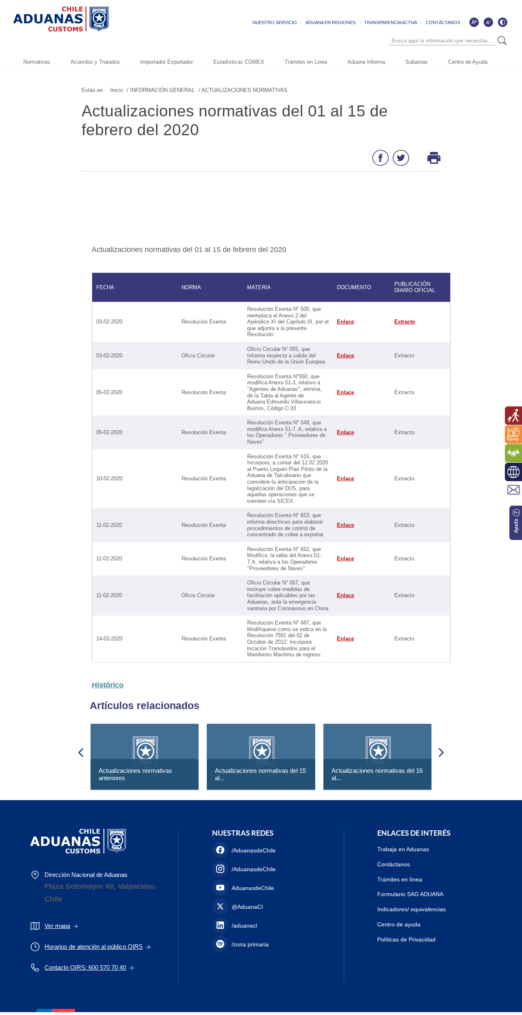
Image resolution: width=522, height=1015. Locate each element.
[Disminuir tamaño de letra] (488, 22)
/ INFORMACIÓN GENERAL (161, 90)
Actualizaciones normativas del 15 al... (260, 774)
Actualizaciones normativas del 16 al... (377, 774)
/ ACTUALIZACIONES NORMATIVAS (243, 90)
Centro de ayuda (398, 924)
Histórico (108, 685)
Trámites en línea (399, 879)
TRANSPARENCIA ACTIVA (390, 22)
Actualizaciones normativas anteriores (135, 774)
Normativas (36, 62)
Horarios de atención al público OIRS (93, 946)
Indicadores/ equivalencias (411, 909)
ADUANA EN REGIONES (330, 22)
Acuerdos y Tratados (95, 62)
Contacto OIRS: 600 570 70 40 (85, 967)
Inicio (116, 90)
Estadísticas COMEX (238, 62)
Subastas (416, 62)
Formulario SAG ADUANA (410, 894)
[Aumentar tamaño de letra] (474, 22)
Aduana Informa (366, 62)
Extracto (404, 322)
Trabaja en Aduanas (403, 849)
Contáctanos (393, 864)
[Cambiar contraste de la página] (502, 22)
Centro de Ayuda (467, 62)
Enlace (345, 322)
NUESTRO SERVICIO (274, 22)
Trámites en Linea (306, 62)
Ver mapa (57, 925)
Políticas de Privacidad (406, 939)
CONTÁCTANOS (443, 22)
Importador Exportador (166, 62)
